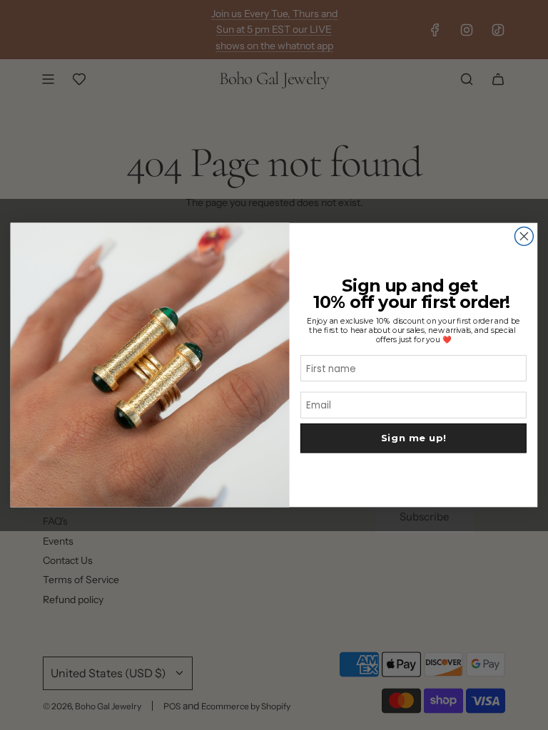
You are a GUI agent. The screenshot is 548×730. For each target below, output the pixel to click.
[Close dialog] (523, 236)
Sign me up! (414, 438)
